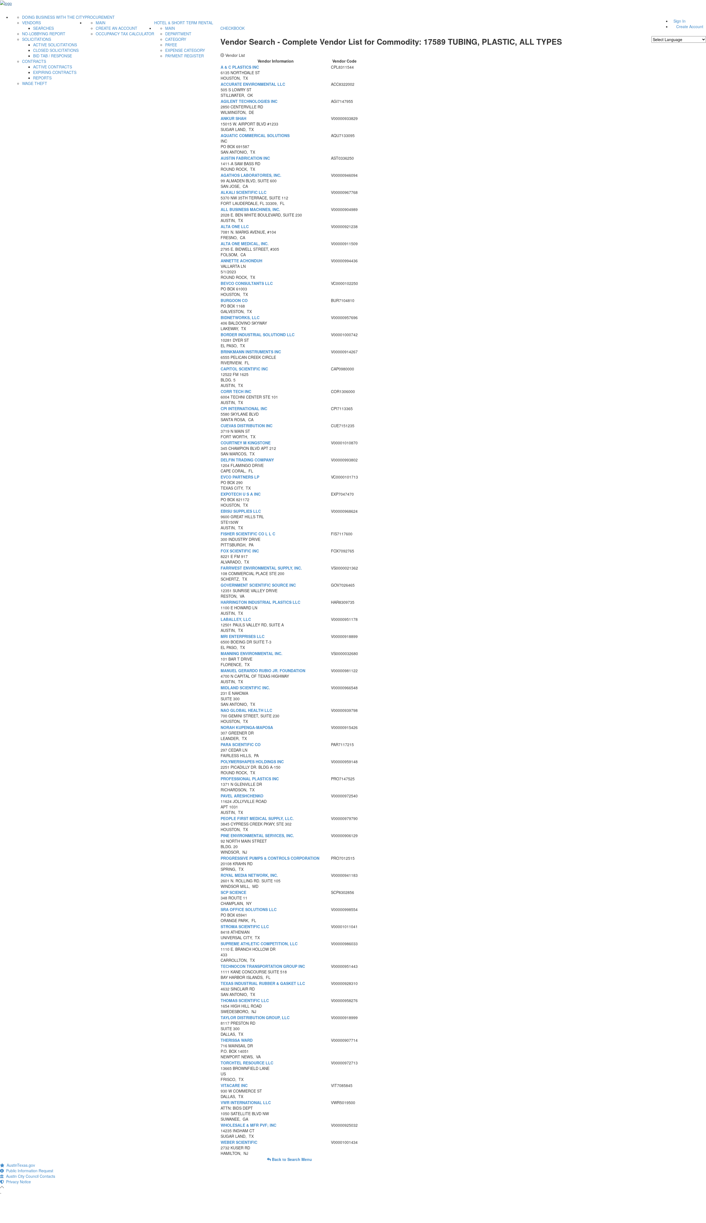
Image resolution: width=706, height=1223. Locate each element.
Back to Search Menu (291, 1159)
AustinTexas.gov (19, 1165)
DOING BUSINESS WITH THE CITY (53, 17)
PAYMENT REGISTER (184, 55)
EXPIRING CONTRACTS (54, 72)
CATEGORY (175, 39)
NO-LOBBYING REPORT (43, 33)
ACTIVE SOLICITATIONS (55, 44)
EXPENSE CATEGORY (185, 50)
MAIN (100, 22)
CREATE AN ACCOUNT (116, 28)
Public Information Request (28, 1170)
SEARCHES (43, 28)
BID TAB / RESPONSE (52, 55)
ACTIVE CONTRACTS (52, 67)
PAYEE (171, 44)
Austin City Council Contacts (29, 1176)
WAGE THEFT (34, 83)
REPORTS (42, 78)
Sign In (679, 21)
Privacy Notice (17, 1181)
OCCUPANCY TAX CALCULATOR (125, 33)
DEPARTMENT (178, 33)
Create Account (689, 26)
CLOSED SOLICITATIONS (56, 50)
